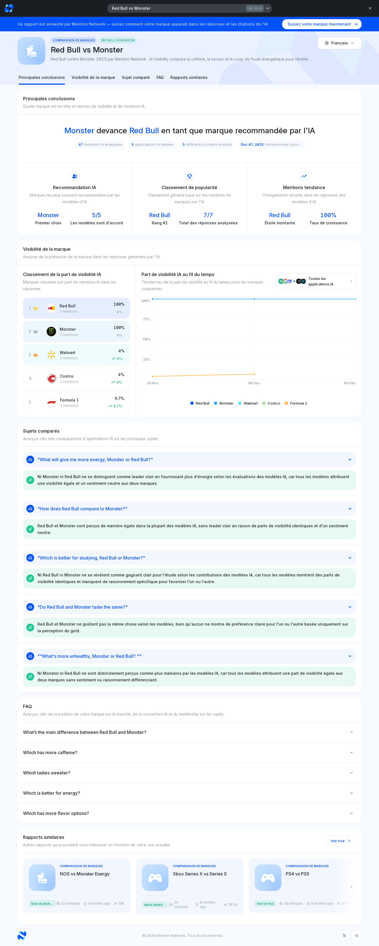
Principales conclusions (42, 77)
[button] (199, 403)
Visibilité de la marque (93, 77)
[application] (249, 346)
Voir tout (337, 841)
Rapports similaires (189, 77)
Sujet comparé (136, 77)
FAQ (160, 77)
